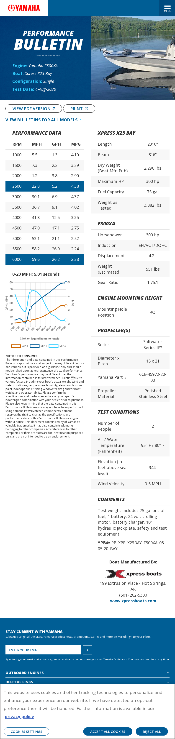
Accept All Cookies (107, 731)
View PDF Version (32, 108)
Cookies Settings (26, 731)
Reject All (152, 731)
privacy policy (19, 716)
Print (77, 108)
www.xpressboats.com (133, 600)
